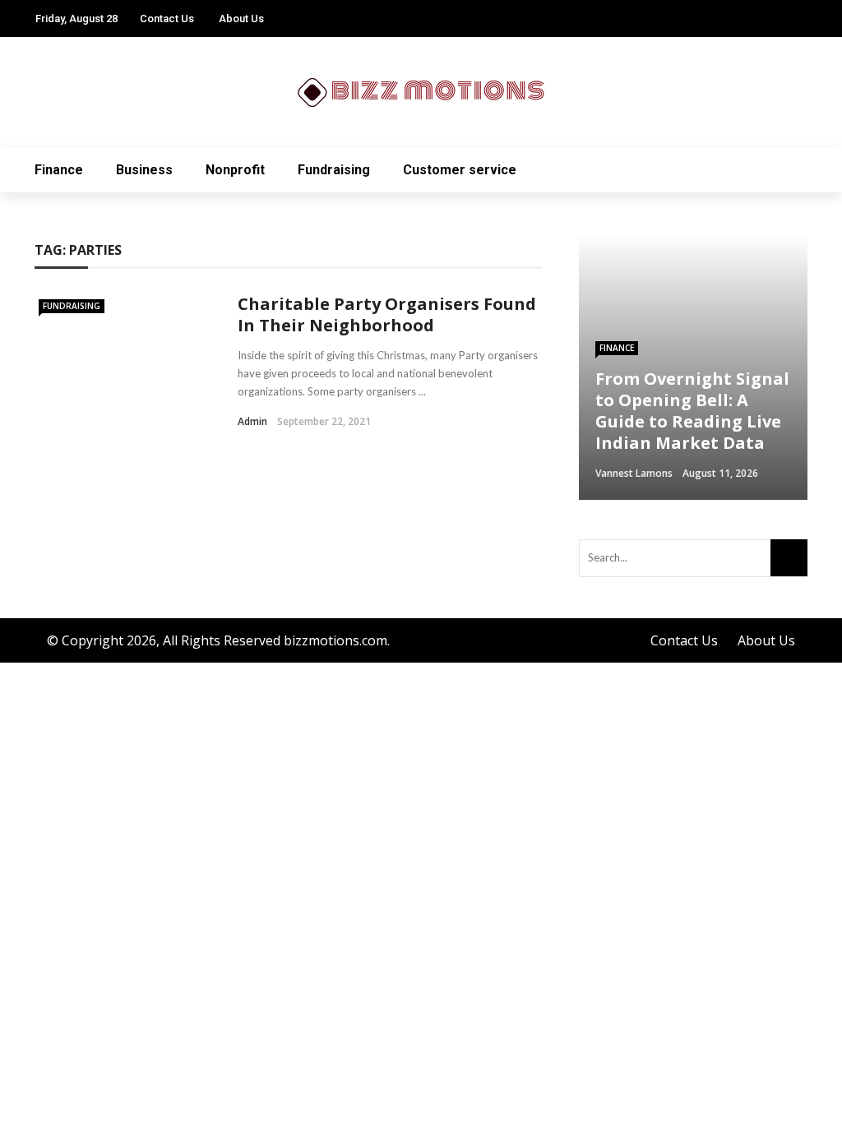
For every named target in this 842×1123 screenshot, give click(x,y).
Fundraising (334, 170)
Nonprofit (235, 170)
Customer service (459, 170)
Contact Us (167, 18)
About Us (241, 18)
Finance (59, 170)
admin (252, 421)
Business (144, 170)
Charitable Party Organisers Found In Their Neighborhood (387, 314)
